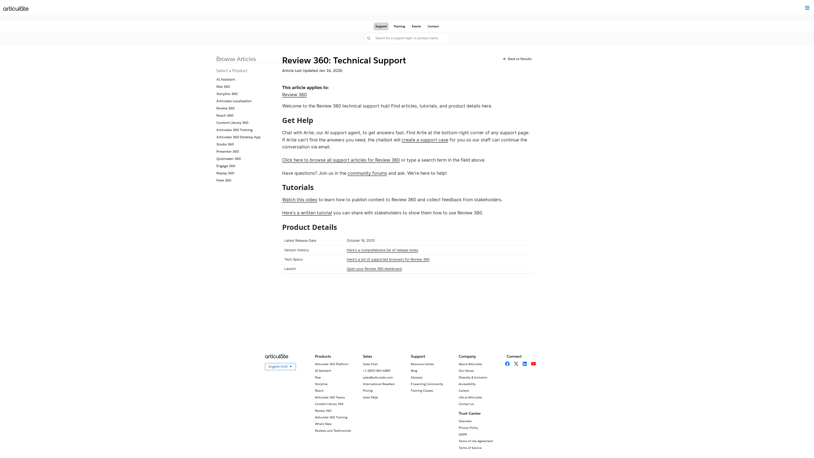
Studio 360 (225, 144)
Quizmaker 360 (228, 158)
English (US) (282, 367)
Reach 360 (224, 115)
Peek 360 (223, 180)
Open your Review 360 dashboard (374, 269)
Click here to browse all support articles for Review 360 (341, 160)
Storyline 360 (227, 94)
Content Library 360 (232, 122)
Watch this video (299, 199)
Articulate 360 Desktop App (238, 137)
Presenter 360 (227, 151)
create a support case (425, 139)
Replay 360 (225, 173)
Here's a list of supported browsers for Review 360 (388, 259)
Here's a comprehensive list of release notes (382, 250)
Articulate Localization (234, 101)
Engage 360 (225, 166)
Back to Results (520, 59)
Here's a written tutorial (307, 212)
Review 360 (225, 108)
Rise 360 (223, 86)
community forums (367, 173)
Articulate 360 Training (234, 130)
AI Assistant (225, 79)
